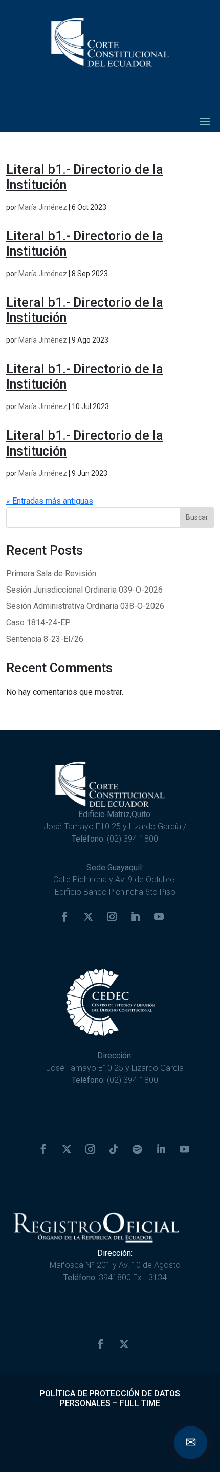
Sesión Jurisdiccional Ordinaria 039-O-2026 (84, 590)
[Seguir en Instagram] (112, 916)
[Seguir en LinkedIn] (135, 916)
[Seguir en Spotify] (137, 1149)
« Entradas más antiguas (49, 501)
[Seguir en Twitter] (88, 916)
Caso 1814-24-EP (38, 622)
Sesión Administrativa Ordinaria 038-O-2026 (85, 606)
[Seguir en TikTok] (113, 1149)
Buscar (197, 517)
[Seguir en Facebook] (65, 916)
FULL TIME (140, 1403)
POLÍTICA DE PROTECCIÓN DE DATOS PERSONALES (110, 1398)
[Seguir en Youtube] (159, 916)
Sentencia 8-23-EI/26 (44, 639)
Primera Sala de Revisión (51, 573)
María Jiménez (42, 207)
